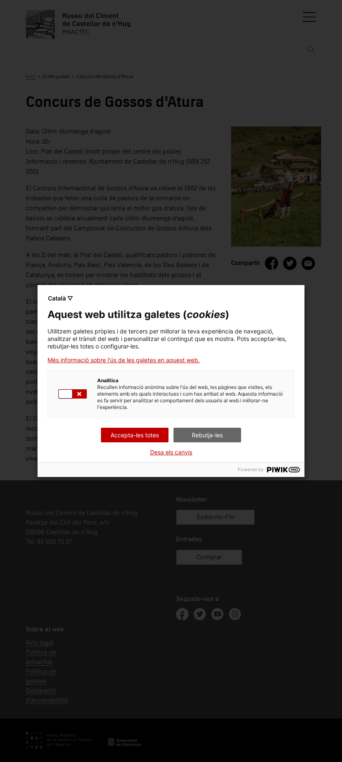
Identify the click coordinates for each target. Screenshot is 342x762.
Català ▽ (60, 298)
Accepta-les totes (135, 435)
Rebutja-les (207, 435)
